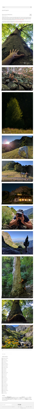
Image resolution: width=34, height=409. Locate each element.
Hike (28, 397)
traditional (13, 399)
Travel (15, 399)
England (17, 397)
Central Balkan (13, 397)
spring (6, 399)
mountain (12, 398)
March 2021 (4, 359)
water (31, 399)
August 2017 (4, 373)
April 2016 (4, 382)
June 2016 (4, 381)
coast (16, 397)
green (27, 397)
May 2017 (4, 376)
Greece (25, 397)
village (29, 399)
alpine (2, 397)
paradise (25, 398)
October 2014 (4, 389)
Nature (21, 398)
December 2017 (5, 372)
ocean (23, 398)
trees (18, 399)
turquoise (24, 399)
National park (16, 398)
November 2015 (5, 385)
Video (26, 399)
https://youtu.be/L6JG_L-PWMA (19, 19)
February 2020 (5, 363)
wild (4, 400)
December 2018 (5, 367)
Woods (6, 400)
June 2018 (4, 368)
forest (23, 397)
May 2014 (4, 391)
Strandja (8, 399)
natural (18, 398)
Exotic (19, 397)
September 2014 (5, 390)
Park (26, 398)
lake (4, 398)
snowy (4, 399)
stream (11, 399)
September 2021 (5, 358)
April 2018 (4, 371)
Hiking (30, 397)
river (29, 398)
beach (6, 397)
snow (2, 399)
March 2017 (4, 377)
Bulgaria (9, 397)
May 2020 (4, 362)
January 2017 (4, 380)
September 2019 (5, 364)
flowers (21, 397)
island (3, 398)
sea (30, 398)
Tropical (22, 399)
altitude (4, 397)
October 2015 (4, 386)
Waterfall (3, 400)
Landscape (7, 398)
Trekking (20, 399)
